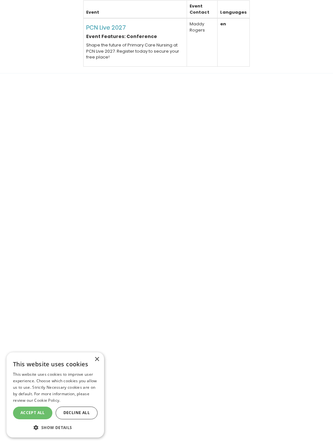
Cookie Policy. (47, 400)
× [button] (96, 359)
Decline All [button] (76, 412)
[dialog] (55, 394)
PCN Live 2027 (106, 27)
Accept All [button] (32, 412)
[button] (55, 427)
